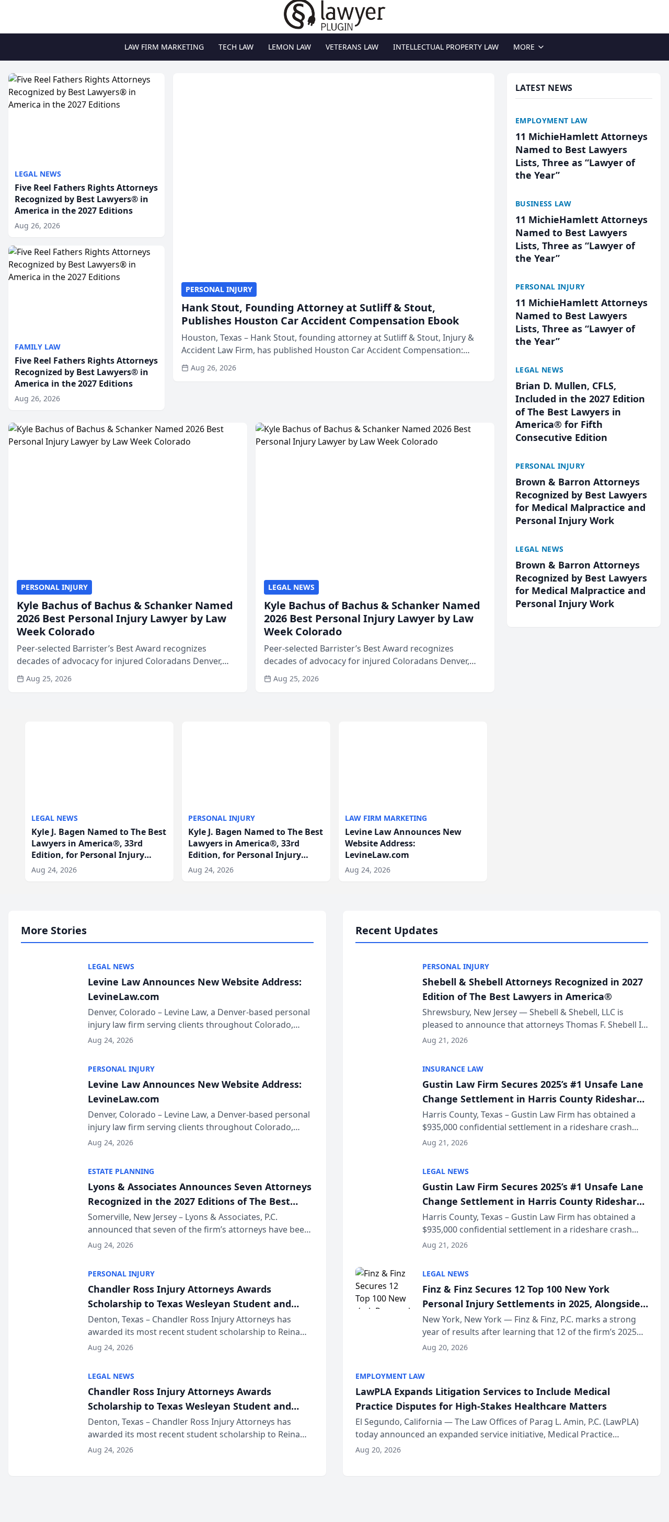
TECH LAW (235, 47)
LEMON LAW (289, 47)
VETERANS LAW (352, 47)
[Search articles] (13, 14)
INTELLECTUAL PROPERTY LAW (446, 47)
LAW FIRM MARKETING (164, 47)
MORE (524, 47)
